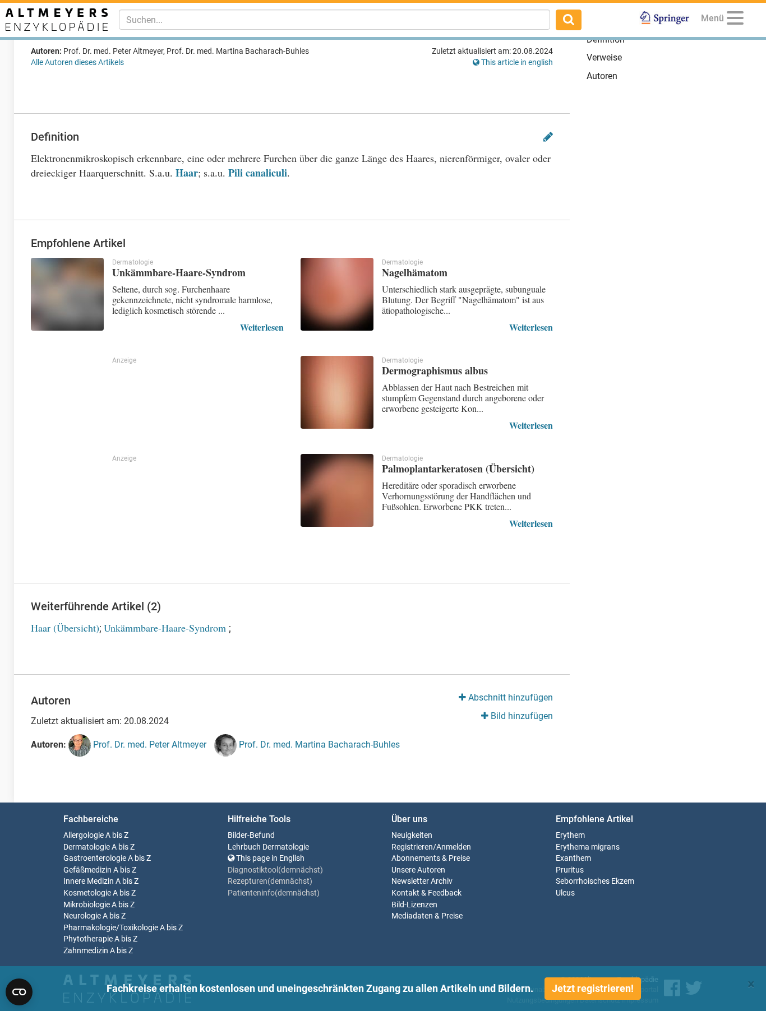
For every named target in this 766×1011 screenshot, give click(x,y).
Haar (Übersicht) (65, 627)
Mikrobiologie (86, 905)
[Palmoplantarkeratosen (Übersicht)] (337, 490)
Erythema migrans (588, 847)
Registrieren (412, 847)
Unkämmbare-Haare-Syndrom (166, 627)
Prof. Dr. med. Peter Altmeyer (148, 744)
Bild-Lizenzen (414, 905)
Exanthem (573, 858)
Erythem (570, 835)
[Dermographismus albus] (337, 392)
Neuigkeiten (411, 835)
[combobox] (334, 20)
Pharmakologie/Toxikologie (110, 928)
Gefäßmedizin (87, 870)
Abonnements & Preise (430, 858)
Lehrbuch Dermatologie (268, 847)
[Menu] (735, 19)
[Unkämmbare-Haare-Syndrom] (67, 294)
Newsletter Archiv (422, 881)
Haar (187, 172)
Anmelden (453, 847)
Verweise (604, 57)
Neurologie (82, 916)
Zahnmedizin (85, 951)
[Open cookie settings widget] (19, 991)
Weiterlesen (262, 327)
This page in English (269, 858)
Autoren (602, 76)
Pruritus (570, 870)
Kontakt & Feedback (426, 893)
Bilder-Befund (251, 835)
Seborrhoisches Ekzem (595, 881)
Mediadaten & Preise (427, 916)
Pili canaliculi (257, 172)
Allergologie (83, 835)
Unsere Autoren (418, 870)
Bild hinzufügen (520, 716)
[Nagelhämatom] (337, 294)
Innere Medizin (88, 881)
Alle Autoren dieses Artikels (77, 62)
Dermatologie (86, 847)
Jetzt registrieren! (593, 988)
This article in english (516, 62)
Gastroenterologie (94, 858)
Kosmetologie (87, 893)
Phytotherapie (88, 939)
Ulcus (565, 893)
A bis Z (116, 835)
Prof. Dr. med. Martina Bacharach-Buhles (318, 744)
